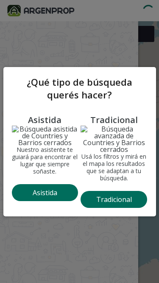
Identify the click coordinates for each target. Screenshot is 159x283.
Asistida (45, 192)
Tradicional (114, 199)
